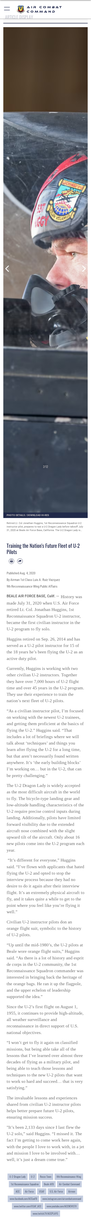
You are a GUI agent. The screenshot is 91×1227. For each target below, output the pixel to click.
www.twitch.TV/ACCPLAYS (45, 1213)
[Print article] (11, 561)
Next (83, 268)
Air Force (29, 1191)
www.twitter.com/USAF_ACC (27, 1206)
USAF (41, 1191)
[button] (7, 9)
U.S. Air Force (56, 1191)
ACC (18, 1191)
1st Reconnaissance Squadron (25, 1184)
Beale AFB (49, 1184)
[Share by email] (20, 561)
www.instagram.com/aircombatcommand (61, 1199)
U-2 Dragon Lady (17, 1176)
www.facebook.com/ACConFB (23, 1199)
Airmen (71, 1191)
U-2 (33, 1176)
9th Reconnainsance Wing (69, 1176)
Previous (7, 268)
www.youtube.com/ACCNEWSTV (62, 1206)
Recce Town (45, 1176)
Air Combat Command (69, 1184)
